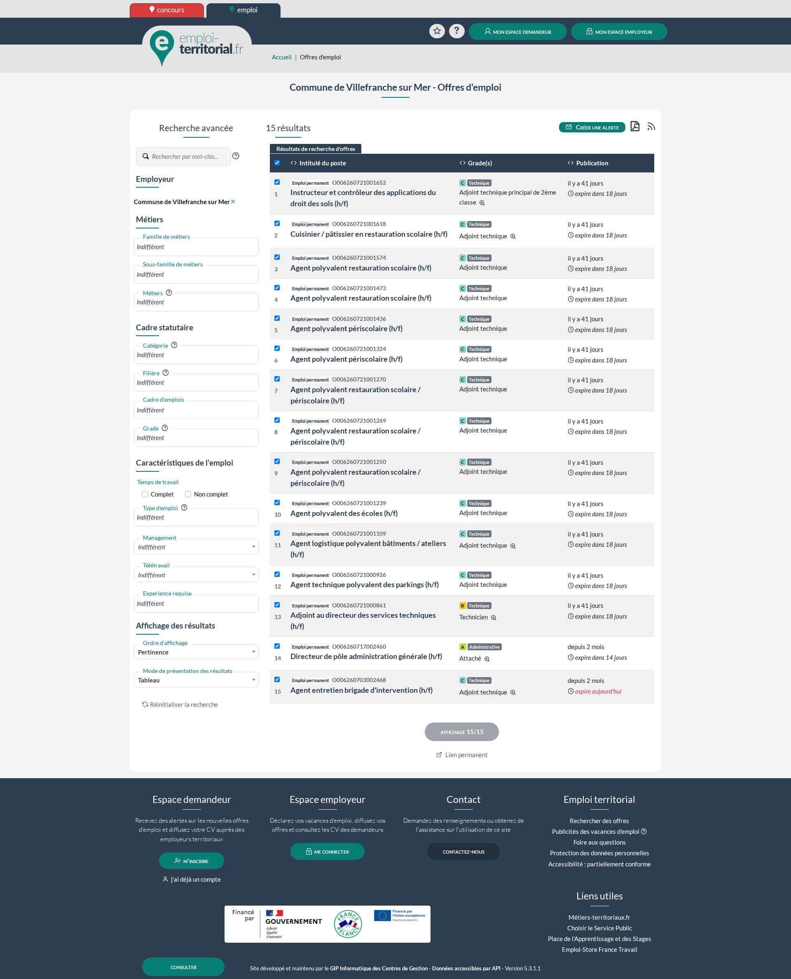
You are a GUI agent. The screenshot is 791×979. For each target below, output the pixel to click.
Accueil (282, 57)
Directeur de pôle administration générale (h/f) (366, 656)
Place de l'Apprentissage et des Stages (599, 938)
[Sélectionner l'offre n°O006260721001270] (277, 379)
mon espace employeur (623, 31)
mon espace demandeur (521, 31)
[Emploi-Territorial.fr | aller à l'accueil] (197, 47)
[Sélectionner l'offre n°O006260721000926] (277, 574)
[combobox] (196, 247)
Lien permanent (466, 754)
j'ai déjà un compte (195, 879)
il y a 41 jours (586, 183)
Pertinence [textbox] (153, 652)
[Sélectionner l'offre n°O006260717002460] (277, 646)
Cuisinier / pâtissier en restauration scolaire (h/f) (368, 233)
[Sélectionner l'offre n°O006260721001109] (277, 533)
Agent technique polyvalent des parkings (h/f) (364, 584)
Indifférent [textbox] (151, 547)
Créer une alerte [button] (597, 127)
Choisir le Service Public (599, 928)
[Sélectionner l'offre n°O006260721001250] (277, 461)
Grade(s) (479, 163)
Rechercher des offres (599, 820)
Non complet (211, 494)
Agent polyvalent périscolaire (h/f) (346, 328)
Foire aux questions (599, 842)
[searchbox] (196, 247)
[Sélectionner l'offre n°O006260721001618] (277, 223)
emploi (246, 9)
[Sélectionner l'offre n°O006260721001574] (277, 257)
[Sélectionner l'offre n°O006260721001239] (277, 503)
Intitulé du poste (322, 163)
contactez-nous (463, 851)
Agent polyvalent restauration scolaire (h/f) (360, 267)
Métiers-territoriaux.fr (599, 917)
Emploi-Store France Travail (599, 949)
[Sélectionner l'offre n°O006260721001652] (277, 182)
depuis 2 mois (586, 646)
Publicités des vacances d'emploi (595, 831)
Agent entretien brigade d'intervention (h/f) (361, 689)
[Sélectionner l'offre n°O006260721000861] (277, 605)
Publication (591, 163)
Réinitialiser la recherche (184, 704)
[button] (235, 155)
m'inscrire (195, 860)
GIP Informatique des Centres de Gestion (379, 968)
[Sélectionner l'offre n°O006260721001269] (277, 420)
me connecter (331, 851)
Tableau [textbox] (149, 680)
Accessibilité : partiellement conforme (599, 864)
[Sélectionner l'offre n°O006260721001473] (277, 288)
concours (170, 9)
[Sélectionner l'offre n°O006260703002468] (277, 680)
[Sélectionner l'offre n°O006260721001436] (277, 318)
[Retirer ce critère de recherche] (233, 202)
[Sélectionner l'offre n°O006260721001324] (277, 348)
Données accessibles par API (466, 968)
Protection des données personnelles (599, 853)
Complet (162, 494)
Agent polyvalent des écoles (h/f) (344, 513)
